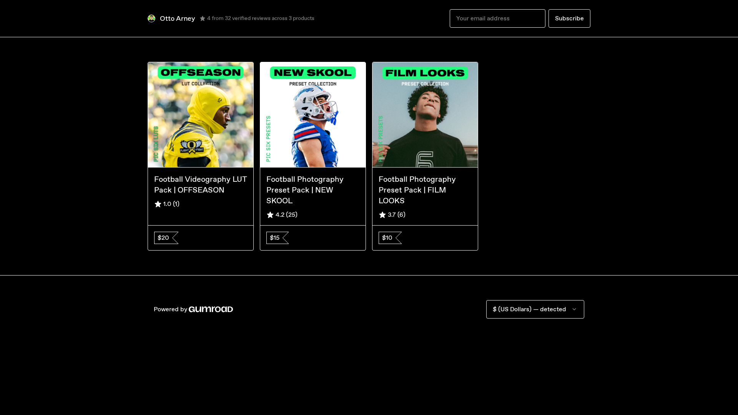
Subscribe (569, 18)
